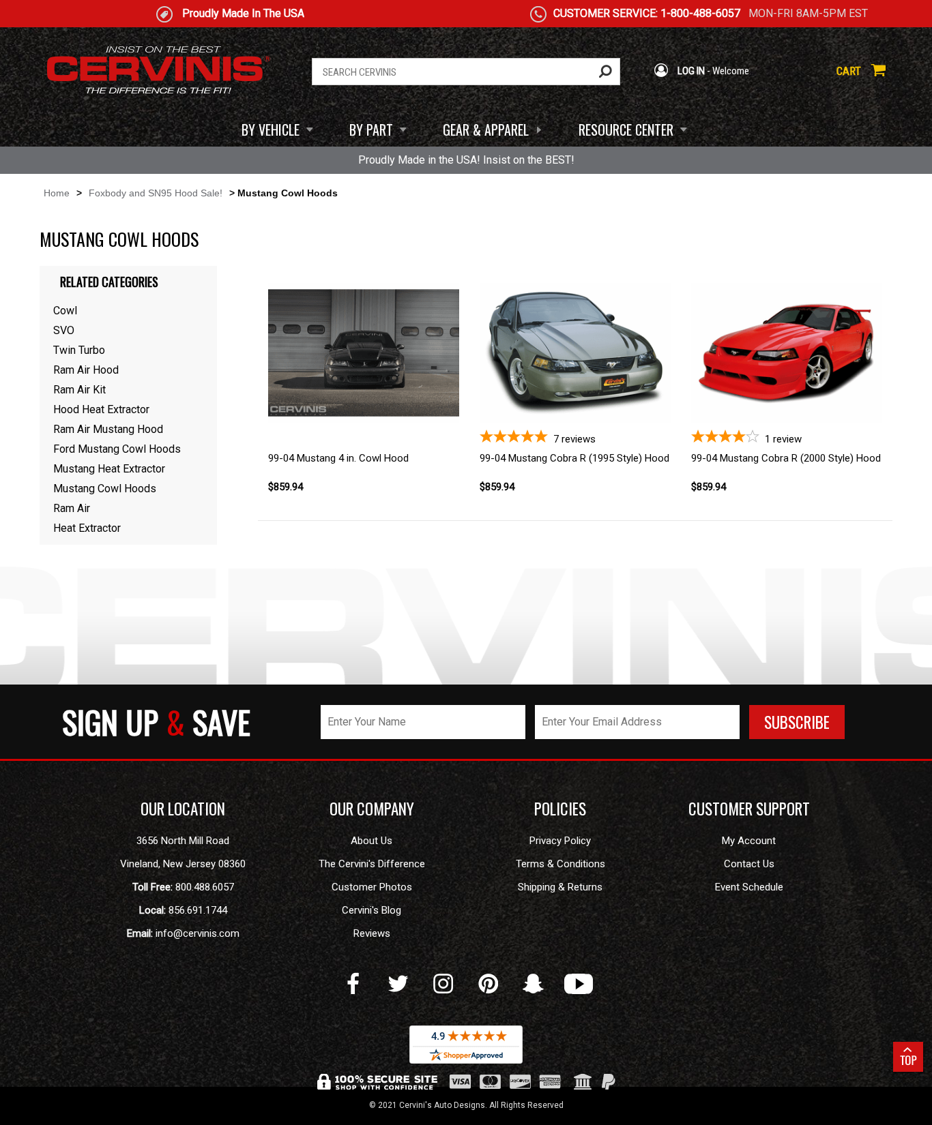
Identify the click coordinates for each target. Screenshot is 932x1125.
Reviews (371, 933)
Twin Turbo (79, 350)
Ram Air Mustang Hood (108, 429)
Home (57, 193)
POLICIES (560, 808)
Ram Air (71, 508)
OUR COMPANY (372, 808)
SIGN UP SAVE (156, 721)
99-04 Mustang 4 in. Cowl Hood (338, 458)
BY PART (371, 129)
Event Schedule (749, 887)
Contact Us (749, 864)
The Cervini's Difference (372, 864)
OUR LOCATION (183, 808)
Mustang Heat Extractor (109, 468)
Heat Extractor (87, 528)
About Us (371, 841)
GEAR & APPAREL (486, 129)
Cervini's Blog (371, 910)
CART (850, 71)
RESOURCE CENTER (626, 129)
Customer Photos (372, 887)
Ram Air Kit (79, 389)
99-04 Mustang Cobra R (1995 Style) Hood (574, 458)
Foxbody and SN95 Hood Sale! (155, 193)
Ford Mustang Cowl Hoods (117, 448)
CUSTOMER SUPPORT (749, 808)
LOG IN (690, 71)
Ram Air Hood (86, 369)
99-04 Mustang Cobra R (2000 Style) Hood (786, 458)
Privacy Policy (560, 841)
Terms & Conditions (560, 864)
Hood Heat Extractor (101, 409)
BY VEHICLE (271, 129)
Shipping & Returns (560, 887)
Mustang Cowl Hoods (104, 488)
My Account (749, 841)
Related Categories (109, 281)
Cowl (65, 310)
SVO (63, 330)
